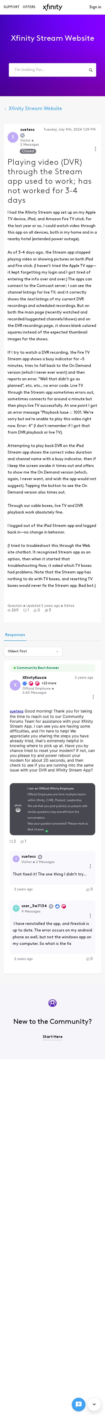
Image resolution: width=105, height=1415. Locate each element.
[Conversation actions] (95, 149)
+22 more (49, 683)
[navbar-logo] (52, 7)
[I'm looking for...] (90, 69)
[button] (13, 610)
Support (12, 7)
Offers (29, 7)
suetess (16, 711)
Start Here (53, 1037)
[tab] (15, 635)
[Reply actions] (90, 866)
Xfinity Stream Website (35, 108)
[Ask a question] (78, 1404)
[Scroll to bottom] (94, 1404)
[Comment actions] (93, 697)
